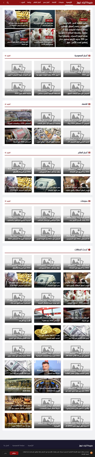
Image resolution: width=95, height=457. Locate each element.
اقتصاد (54, 2)
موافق (14, 453)
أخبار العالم (37, 2)
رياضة (29, 2)
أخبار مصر (46, 2)
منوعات (61, 2)
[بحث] (7, 2)
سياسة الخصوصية (18, 445)
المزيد (23, 2)
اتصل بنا (6, 445)
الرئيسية (69, 2)
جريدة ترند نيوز (85, 2)
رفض (5, 453)
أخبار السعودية (80, 55)
